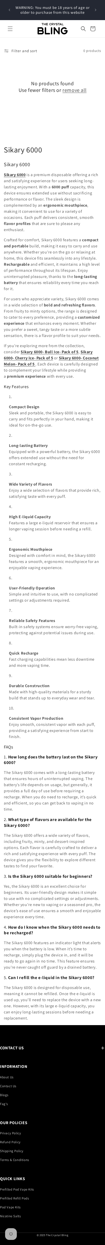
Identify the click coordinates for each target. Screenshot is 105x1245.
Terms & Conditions (14, 1160)
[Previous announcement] (9, 10)
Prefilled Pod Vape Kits (17, 1189)
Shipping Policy (11, 1151)
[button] (10, 28)
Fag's (4, 1104)
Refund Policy (10, 1142)
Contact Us (8, 1086)
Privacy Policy (10, 1133)
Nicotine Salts (10, 1216)
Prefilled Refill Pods (14, 1198)
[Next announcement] (95, 10)
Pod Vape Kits (10, 1207)
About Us (7, 1077)
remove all (74, 90)
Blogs (4, 1095)
